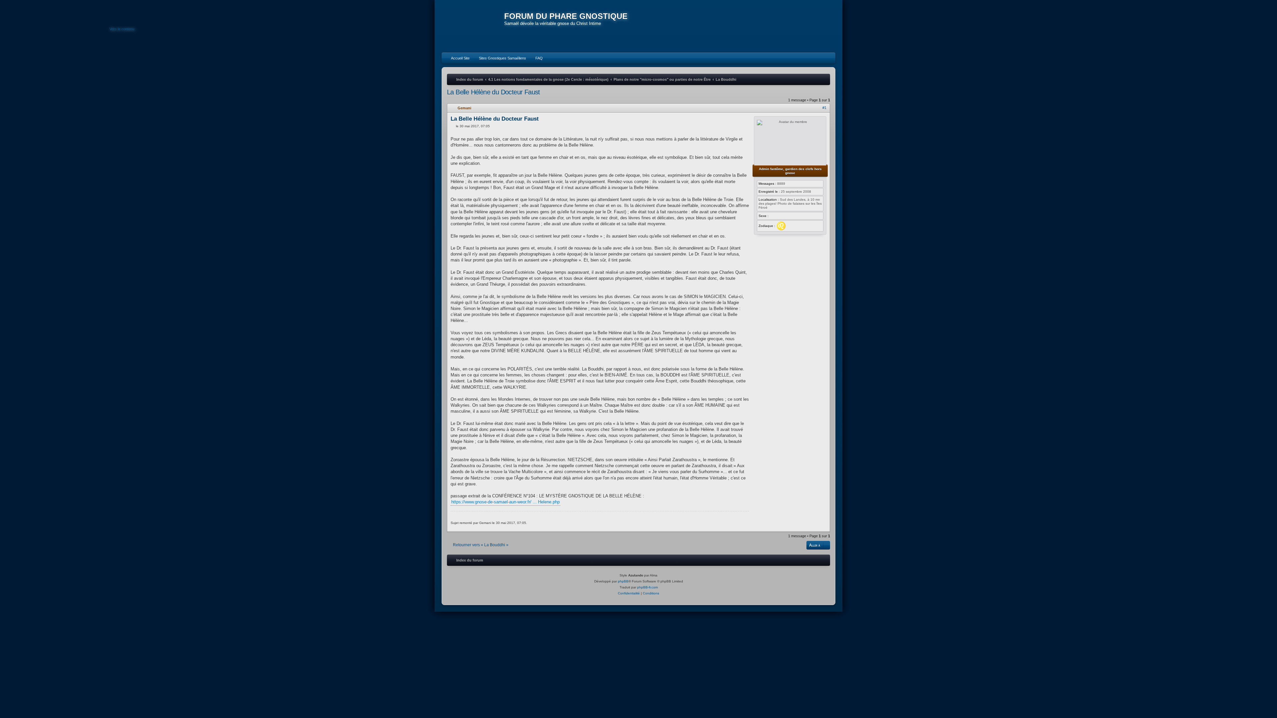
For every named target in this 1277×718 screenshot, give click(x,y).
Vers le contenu (121, 29)
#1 (824, 108)
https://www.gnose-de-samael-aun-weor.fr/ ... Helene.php (505, 501)
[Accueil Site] (799, 26)
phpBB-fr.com (647, 587)
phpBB (623, 581)
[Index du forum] (473, 27)
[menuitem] (457, 58)
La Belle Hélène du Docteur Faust (493, 92)
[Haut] (826, 527)
